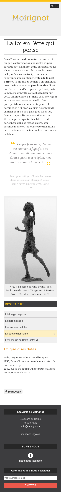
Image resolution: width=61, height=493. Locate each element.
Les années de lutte (16, 327)
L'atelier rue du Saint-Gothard (21, 340)
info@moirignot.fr (30, 426)
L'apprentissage (14, 320)
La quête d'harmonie (16, 333)
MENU (54, 6)
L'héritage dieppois (15, 314)
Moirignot (30, 18)
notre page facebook (30, 460)
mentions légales (30, 434)
